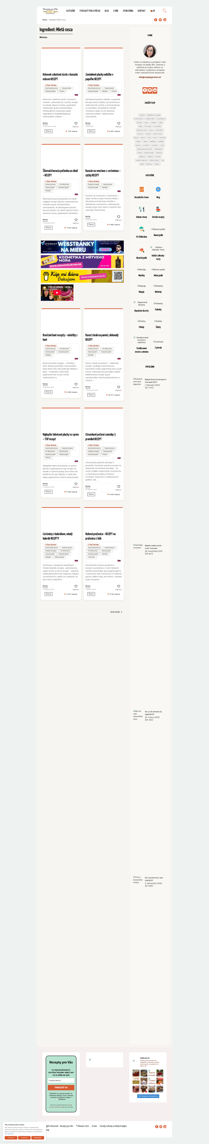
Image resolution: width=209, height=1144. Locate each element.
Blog (107, 11)
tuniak (140, 153)
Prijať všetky (37, 1137)
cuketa (153, 123)
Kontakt (142, 11)
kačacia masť (142, 130)
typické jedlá (148, 153)
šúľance (149, 164)
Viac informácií (9, 1134)
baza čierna (138, 119)
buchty (139, 123)
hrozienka (157, 126)
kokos (151, 130)
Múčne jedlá (64, 454)
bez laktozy (161, 119)
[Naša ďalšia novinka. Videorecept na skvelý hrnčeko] (159, 1081)
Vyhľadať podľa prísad (90, 11)
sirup (162, 145)
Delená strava (51, 184)
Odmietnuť (11, 1137)
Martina (45, 123)
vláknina (142, 156)
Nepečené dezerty (141, 311)
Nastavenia (24, 1137)
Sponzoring (128, 11)
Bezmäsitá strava (52, 88)
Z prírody (91, 557)
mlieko (138, 141)
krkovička (159, 130)
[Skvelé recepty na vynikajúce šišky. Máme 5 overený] (159, 1089)
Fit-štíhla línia (64, 184)
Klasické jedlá (50, 91)
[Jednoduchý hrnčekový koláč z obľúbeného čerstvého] (151, 1073)
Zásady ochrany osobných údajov (60, 1106)
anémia (142, 115)
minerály (162, 138)
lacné (136, 138)
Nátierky (158, 292)
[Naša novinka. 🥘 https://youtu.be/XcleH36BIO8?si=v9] (136, 1073)
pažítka (161, 141)
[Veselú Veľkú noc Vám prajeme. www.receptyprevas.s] (144, 1081)
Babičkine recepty (153, 115)
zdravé (157, 156)
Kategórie (70, 11)
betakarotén (150, 119)
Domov (44, 20)
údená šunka (154, 160)
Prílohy (62, 91)
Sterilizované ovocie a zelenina (141, 350)
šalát (142, 164)
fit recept (148, 126)
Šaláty (158, 327)
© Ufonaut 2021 (82, 1126)
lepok (143, 138)
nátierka (153, 141)
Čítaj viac (48, 131)
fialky (140, 126)
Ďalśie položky (115, 612)
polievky (155, 145)
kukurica (140, 134)
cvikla (161, 123)
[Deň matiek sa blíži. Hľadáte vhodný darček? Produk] (136, 1081)
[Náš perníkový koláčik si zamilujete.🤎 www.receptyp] (144, 1089)
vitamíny (159, 153)
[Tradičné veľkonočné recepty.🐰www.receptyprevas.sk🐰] (151, 1081)
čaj (162, 160)
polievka (146, 145)
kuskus (148, 134)
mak (149, 138)
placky (138, 145)
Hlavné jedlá (66, 88)
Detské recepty (93, 184)
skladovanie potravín (144, 149)
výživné (150, 156)
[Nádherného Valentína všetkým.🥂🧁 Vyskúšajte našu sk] (136, 1089)
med (155, 138)
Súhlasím (62, 1099)
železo (157, 164)
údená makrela (141, 160)
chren (146, 123)
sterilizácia (158, 149)
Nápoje (141, 292)
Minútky (105, 91)
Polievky (158, 309)
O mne (115, 11)
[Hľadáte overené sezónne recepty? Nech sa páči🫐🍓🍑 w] (159, 1073)
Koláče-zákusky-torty (158, 257)
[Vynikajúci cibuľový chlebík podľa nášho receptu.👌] (151, 1089)
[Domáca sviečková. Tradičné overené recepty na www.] (144, 1073)
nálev (145, 141)
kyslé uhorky (157, 134)
